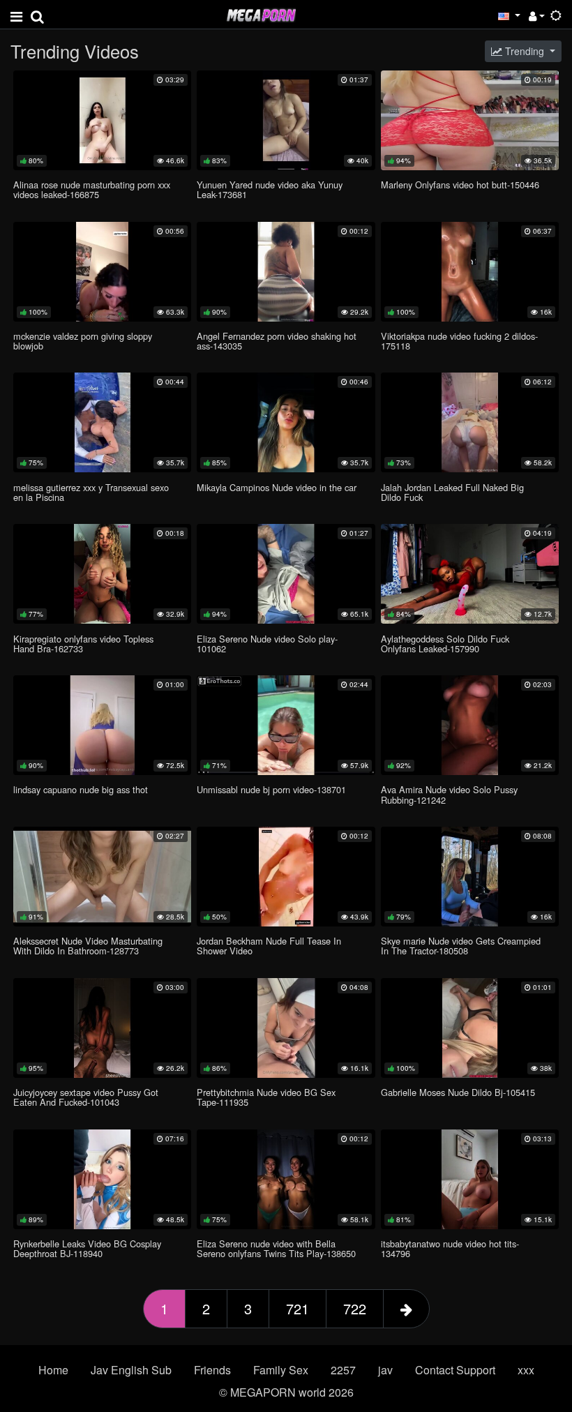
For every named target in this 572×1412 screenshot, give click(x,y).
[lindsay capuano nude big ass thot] (102, 725)
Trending (524, 51)
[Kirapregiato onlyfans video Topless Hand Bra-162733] (102, 574)
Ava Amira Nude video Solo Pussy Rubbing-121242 (449, 794)
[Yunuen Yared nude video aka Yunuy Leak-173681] (286, 120)
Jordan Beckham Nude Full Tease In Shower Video (269, 945)
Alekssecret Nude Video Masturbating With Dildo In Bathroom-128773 (88, 945)
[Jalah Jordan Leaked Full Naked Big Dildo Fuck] (470, 422)
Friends (212, 1370)
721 (297, 1308)
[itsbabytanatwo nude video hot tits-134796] (470, 1179)
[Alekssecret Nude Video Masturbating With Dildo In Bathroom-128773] (102, 876)
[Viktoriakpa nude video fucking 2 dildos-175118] (470, 272)
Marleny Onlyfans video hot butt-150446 (460, 184)
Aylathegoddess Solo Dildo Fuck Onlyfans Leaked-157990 (445, 643)
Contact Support (455, 1370)
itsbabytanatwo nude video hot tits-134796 (450, 1248)
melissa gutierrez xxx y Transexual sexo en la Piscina (91, 492)
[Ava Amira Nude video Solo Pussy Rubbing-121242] (470, 725)
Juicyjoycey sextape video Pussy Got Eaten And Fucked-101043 (85, 1097)
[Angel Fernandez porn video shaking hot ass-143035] (286, 272)
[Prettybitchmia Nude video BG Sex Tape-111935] (286, 1028)
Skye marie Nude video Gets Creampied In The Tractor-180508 (461, 945)
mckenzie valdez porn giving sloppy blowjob (82, 340)
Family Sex (280, 1370)
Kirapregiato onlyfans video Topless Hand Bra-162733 (83, 643)
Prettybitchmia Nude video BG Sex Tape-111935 (266, 1097)
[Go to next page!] (406, 1308)
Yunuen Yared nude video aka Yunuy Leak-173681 (270, 189)
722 (354, 1308)
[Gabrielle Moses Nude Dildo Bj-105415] (470, 1028)
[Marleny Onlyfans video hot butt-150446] (470, 120)
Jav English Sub (131, 1370)
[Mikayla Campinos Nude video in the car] (286, 422)
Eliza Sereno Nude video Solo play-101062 (267, 643)
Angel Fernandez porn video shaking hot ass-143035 (276, 340)
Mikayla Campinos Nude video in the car (276, 487)
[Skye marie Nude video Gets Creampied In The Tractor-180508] (470, 876)
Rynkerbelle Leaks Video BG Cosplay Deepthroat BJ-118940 (87, 1248)
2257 (343, 1370)
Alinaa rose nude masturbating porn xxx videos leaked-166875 (91, 189)
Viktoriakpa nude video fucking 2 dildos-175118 (459, 340)
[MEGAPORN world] (261, 14)
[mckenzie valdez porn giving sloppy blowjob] (102, 272)
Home (53, 1370)
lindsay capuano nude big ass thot (80, 789)
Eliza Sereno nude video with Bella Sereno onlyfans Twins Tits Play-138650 (276, 1248)
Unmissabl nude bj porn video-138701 (271, 789)
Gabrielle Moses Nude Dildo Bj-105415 (458, 1092)
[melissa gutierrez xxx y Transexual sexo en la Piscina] (102, 422)
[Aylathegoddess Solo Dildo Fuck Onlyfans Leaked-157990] (470, 574)
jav (385, 1370)
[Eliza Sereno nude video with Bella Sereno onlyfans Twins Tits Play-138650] (286, 1179)
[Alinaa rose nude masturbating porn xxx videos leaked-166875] (102, 120)
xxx (526, 1370)
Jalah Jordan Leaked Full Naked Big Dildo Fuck (452, 492)
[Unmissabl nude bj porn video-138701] (286, 725)
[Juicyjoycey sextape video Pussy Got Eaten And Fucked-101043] (102, 1028)
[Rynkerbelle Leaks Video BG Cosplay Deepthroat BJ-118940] (102, 1179)
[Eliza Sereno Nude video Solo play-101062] (286, 574)
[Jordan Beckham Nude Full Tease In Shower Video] (286, 876)
